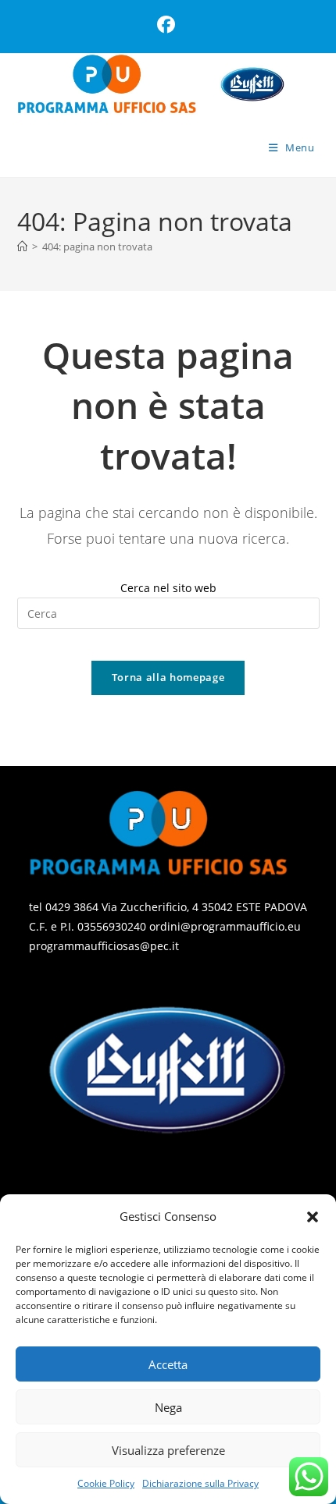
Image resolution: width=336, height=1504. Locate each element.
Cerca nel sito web (168, 587)
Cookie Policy (105, 1483)
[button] (312, 1217)
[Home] (22, 246)
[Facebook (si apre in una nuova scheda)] (168, 25)
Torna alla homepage (168, 677)
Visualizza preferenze (168, 1450)
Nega (168, 1407)
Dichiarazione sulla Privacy (200, 1483)
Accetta (168, 1364)
